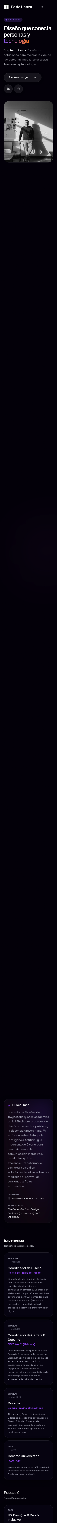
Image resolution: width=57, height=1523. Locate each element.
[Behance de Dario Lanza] (18, 89)
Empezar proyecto (20, 77)
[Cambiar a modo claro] (42, 7)
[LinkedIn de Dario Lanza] (8, 89)
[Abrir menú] (50, 7)
